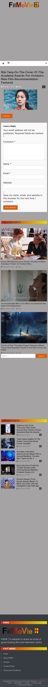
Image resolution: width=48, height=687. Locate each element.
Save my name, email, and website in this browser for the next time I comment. (22, 198)
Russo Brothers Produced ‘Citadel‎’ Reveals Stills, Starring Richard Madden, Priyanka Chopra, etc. (28, 468)
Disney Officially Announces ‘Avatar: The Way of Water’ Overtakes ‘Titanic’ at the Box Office (23, 263)
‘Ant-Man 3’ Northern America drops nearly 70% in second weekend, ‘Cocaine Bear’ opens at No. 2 (29, 455)
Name (7, 164)
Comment (9, 141)
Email (7, 173)
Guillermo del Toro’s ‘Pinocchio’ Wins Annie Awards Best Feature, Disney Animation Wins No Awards (29, 428)
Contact (6, 662)
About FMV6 (8, 658)
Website (7, 182)
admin (19, 87)
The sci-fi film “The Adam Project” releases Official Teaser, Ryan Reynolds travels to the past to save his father (23, 348)
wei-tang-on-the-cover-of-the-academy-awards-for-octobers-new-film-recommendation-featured (8, 116)
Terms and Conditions (12, 670)
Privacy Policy (9, 666)
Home (5, 654)
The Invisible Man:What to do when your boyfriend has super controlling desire (23, 305)
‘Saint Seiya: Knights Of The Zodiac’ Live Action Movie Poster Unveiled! (28, 441)
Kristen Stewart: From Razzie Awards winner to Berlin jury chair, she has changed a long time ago (28, 482)
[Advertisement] (24, 34)
